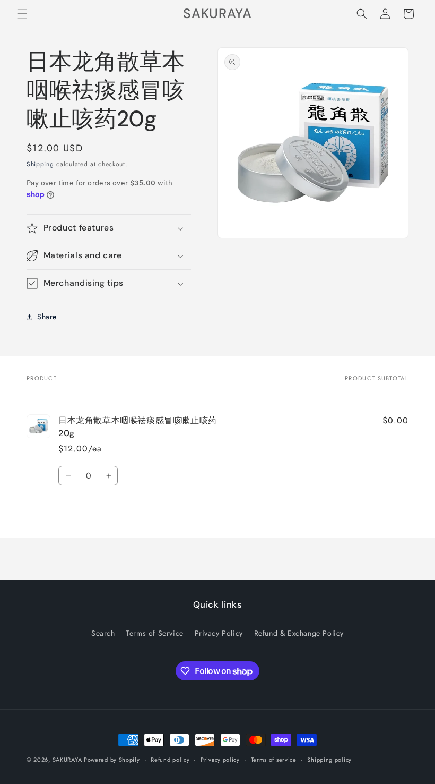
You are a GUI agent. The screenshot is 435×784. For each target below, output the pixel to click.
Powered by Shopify (112, 759)
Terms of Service (155, 633)
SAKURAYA (68, 759)
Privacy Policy (219, 633)
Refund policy (170, 759)
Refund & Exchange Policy (299, 633)
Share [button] (47, 316)
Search (103, 633)
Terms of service (274, 759)
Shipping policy (329, 759)
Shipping (40, 164)
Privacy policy (220, 759)
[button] (22, 13)
